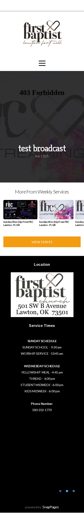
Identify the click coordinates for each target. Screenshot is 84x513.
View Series (42, 242)
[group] (20, 215)
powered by (42, 507)
